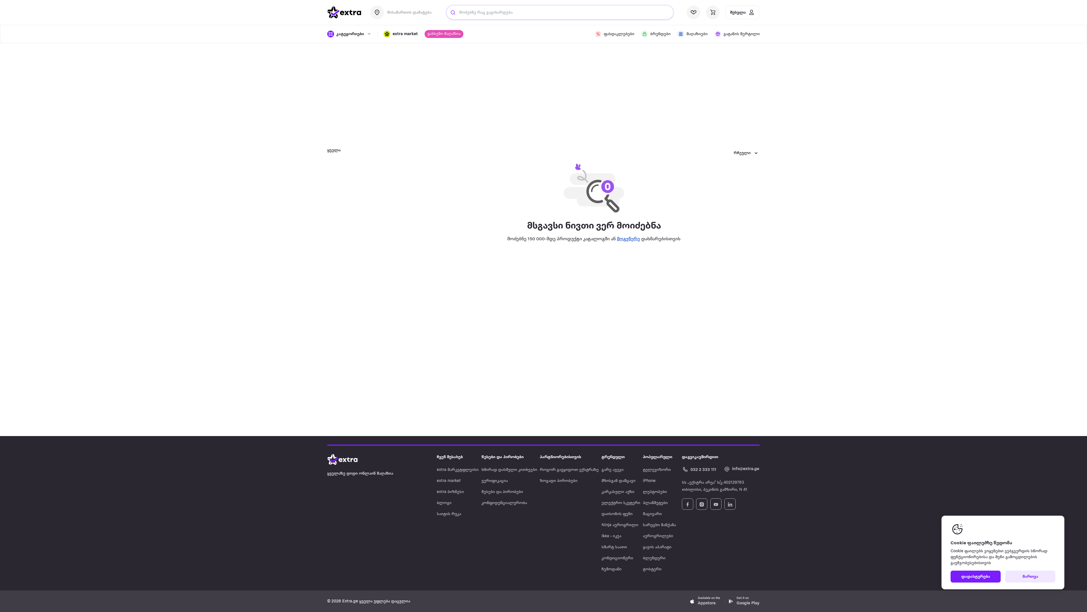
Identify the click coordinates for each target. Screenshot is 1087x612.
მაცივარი (652, 514)
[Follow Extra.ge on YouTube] (716, 504)
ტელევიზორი (657, 470)
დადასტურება (975, 577)
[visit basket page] (713, 12)
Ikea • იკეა (611, 536)
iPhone (649, 481)
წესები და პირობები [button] (503, 457)
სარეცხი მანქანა (659, 525)
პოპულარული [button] (657, 457)
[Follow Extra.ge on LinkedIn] (730, 504)
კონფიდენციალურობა (504, 503)
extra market (449, 481)
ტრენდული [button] (613, 457)
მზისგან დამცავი (618, 481)
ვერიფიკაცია (495, 481)
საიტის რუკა (449, 514)
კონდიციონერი (617, 558)
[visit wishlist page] (693, 12)
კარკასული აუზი (618, 492)
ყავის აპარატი (657, 547)
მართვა (1030, 577)
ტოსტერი (652, 569)
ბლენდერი (654, 558)
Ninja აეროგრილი (620, 525)
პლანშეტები (655, 503)
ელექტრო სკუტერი (621, 503)
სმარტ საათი (614, 547)
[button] (401, 34)
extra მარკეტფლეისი (458, 470)
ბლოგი (444, 503)
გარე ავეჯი (613, 470)
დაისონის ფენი (617, 514)
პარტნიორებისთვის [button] (560, 457)
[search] (453, 12)
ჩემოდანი (612, 569)
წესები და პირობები (502, 492)
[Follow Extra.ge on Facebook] (687, 504)
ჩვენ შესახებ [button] (450, 457)
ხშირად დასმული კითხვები (509, 470)
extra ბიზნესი (450, 492)
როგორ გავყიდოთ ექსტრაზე (569, 470)
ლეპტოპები (655, 492)
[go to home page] (344, 12)
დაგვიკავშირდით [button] (700, 457)
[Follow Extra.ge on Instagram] (701, 504)
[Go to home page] (348, 459)
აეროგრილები (658, 536)
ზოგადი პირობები (558, 481)
